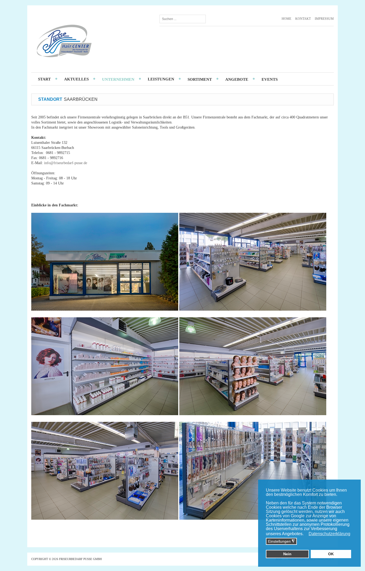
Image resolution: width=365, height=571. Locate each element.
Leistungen (161, 79)
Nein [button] (287, 554)
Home (286, 19)
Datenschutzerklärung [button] (329, 533)
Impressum (324, 19)
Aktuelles (76, 79)
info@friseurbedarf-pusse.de (65, 163)
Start (44, 79)
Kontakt (303, 19)
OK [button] (331, 554)
